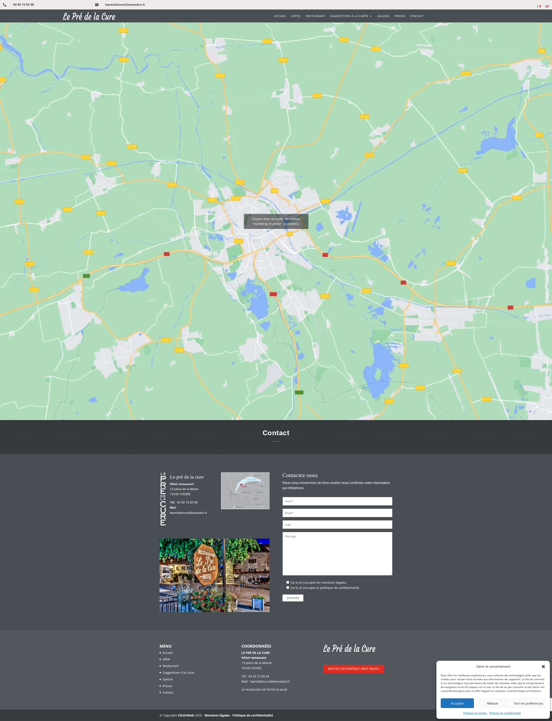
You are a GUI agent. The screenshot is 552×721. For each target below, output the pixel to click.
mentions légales (333, 582)
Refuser (492, 703)
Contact (417, 16)
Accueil (280, 16)
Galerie (383, 16)
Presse (399, 16)
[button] (543, 666)
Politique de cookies (475, 713)
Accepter (457, 703)
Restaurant (315, 16)
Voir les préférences (528, 703)
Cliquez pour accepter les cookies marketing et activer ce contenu (276, 221)
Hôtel (296, 16)
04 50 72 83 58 (23, 4)
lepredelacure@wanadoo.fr (125, 4)
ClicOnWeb (186, 715)
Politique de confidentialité (505, 713)
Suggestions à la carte (349, 16)
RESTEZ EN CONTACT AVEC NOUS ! (354, 668)
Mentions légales (217, 715)
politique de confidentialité (339, 588)
